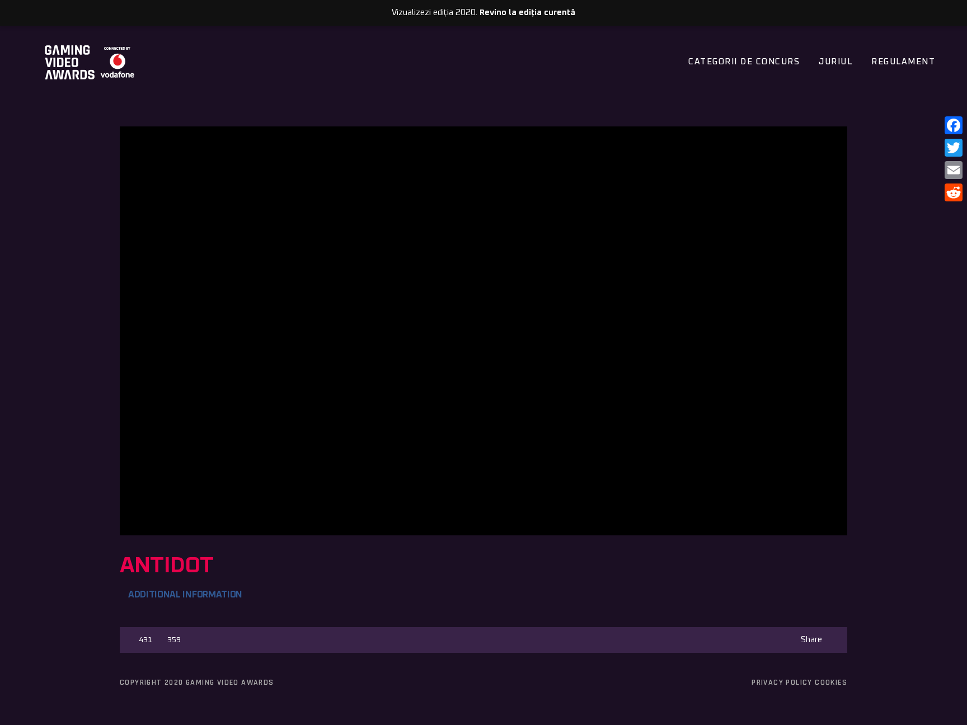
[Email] (953, 170)
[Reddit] (953, 192)
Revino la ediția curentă (527, 12)
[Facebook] (953, 125)
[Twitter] (953, 147)
